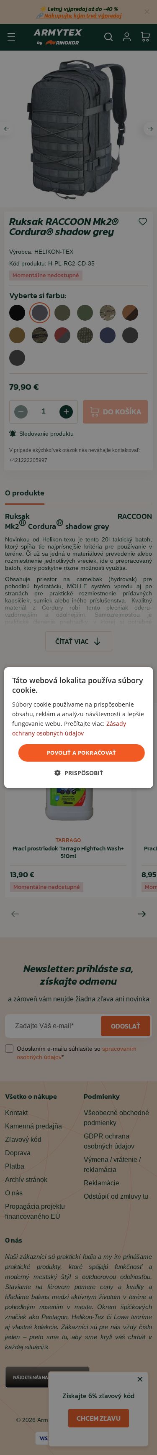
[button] (78, 772)
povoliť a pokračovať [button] (81, 752)
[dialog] (78, 727)
